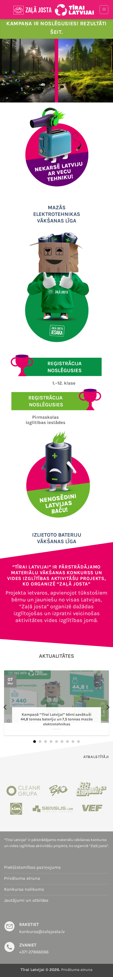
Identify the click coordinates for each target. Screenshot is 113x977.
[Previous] (5, 707)
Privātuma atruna (76, 969)
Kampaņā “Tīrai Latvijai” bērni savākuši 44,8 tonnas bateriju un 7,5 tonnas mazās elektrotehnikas (57, 719)
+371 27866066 (34, 951)
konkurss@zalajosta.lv (42, 931)
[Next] (107, 707)
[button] (104, 9)
